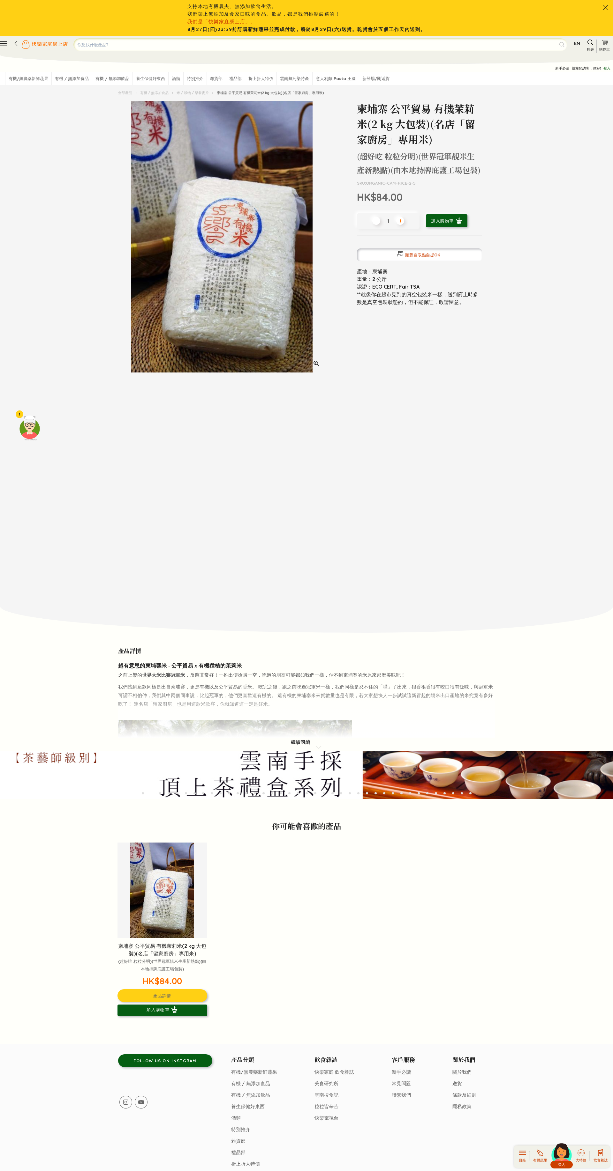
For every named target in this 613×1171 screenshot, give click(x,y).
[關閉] (605, 7)
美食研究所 (326, 1083)
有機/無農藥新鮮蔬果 (28, 78)
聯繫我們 (401, 1095)
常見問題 (401, 1083)
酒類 (176, 78)
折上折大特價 (260, 78)
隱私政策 (462, 1106)
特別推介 (195, 78)
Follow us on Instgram (164, 1060)
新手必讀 (562, 68)
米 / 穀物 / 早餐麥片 (193, 93)
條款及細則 (464, 1095)
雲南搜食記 (326, 1095)
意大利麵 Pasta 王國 (336, 78)
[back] (16, 43)
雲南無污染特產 (294, 78)
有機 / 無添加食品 (72, 78)
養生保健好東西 (150, 78)
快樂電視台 (326, 1118)
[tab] (143, 793)
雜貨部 (216, 78)
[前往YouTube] (141, 1102)
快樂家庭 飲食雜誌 (334, 1072)
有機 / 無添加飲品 (112, 78)
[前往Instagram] (125, 1102)
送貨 (457, 1083)
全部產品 (125, 93)
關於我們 (462, 1072)
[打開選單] (3, 43)
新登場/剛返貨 (376, 78)
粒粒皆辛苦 (326, 1106)
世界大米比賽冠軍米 (163, 675)
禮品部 (235, 78)
